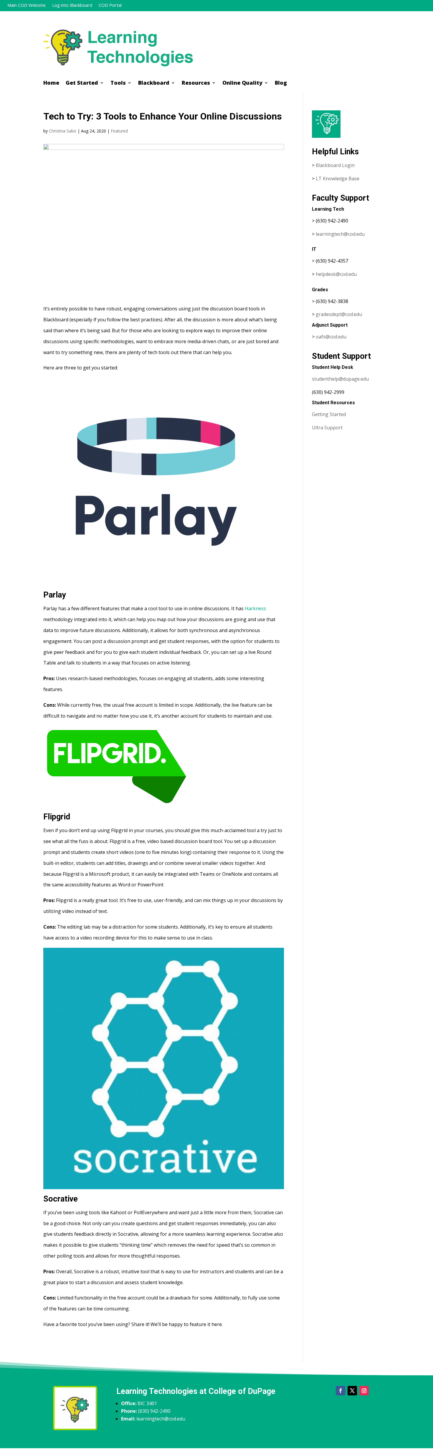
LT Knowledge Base (337, 178)
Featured (119, 131)
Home (51, 83)
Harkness (255, 608)
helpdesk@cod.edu (336, 274)
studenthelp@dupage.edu (340, 379)
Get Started (82, 83)
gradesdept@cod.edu (339, 314)
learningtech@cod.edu (340, 234)
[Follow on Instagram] (364, 1390)
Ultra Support (327, 427)
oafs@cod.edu (331, 336)
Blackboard (153, 83)
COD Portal (110, 5)
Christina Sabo (62, 131)
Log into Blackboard (72, 5)
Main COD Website (26, 5)
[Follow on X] (352, 1390)
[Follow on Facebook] (340, 1390)
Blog (281, 83)
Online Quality (242, 83)
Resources (196, 83)
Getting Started (329, 414)
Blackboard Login (335, 165)
